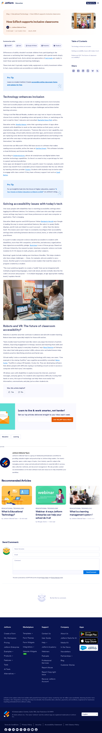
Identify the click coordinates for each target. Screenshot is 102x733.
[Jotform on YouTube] (32, 729)
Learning (16, 437)
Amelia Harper (21, 124)
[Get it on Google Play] (88, 634)
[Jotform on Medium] (17, 729)
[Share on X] (74, 71)
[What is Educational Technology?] (17, 495)
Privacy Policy (44, 577)
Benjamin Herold (47, 221)
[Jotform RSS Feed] (24, 729)
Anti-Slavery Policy (72, 725)
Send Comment (91, 572)
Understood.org (19, 156)
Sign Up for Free (91, 3)
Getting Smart (41, 148)
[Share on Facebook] (78, 71)
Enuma (27, 169)
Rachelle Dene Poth (45, 120)
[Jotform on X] (9, 729)
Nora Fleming (48, 347)
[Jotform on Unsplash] (36, 729)
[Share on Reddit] (88, 71)
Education (19, 3)
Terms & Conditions (11, 725)
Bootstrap (33, 245)
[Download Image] (61, 317)
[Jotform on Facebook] (5, 729)
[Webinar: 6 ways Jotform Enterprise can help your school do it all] (51, 495)
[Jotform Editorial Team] (7, 27)
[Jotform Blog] (21, 729)
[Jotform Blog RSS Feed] (97, 71)
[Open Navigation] (98, 3)
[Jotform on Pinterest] (28, 729)
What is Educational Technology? (12, 513)
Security (38, 725)
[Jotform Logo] (8, 3)
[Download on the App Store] (88, 641)
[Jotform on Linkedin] (13, 729)
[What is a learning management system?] (85, 495)
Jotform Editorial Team (19, 27)
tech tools (49, 58)
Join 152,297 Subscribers (62, 420)
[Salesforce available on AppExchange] (88, 648)
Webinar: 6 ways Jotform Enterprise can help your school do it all (49, 514)
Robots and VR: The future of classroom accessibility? (84, 56)
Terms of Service (55, 577)
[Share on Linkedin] (83, 71)
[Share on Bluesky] (93, 71)
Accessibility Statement (53, 725)
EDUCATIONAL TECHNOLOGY (13, 508)
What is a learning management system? (81, 513)
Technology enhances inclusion (81, 46)
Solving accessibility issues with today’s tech (85, 51)
